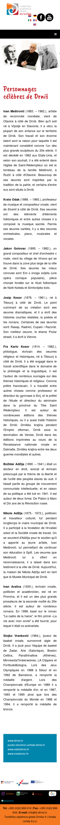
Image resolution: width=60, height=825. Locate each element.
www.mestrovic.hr (18, 753)
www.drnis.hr (15, 740)
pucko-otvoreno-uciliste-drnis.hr (26, 745)
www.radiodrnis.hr (18, 749)
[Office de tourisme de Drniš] (19, 7)
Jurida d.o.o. (30, 821)
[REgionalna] (7, 782)
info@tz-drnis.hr (37, 812)
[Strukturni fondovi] (22, 782)
